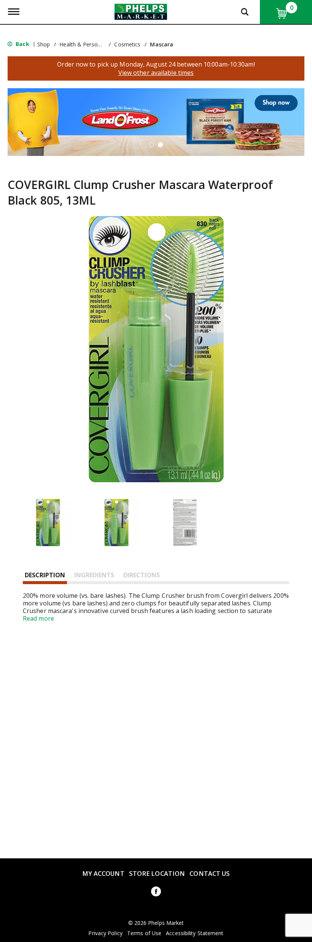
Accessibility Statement (194, 933)
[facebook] (156, 892)
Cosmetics (127, 44)
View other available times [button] (156, 72)
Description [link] (45, 575)
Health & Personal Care (88, 44)
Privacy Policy (105, 933)
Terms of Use (144, 933)
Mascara (161, 44)
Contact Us (209, 873)
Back (21, 44)
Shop (43, 44)
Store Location (157, 873)
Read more (38, 618)
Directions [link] (141, 575)
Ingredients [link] (94, 575)
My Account (103, 873)
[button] (156, 121)
